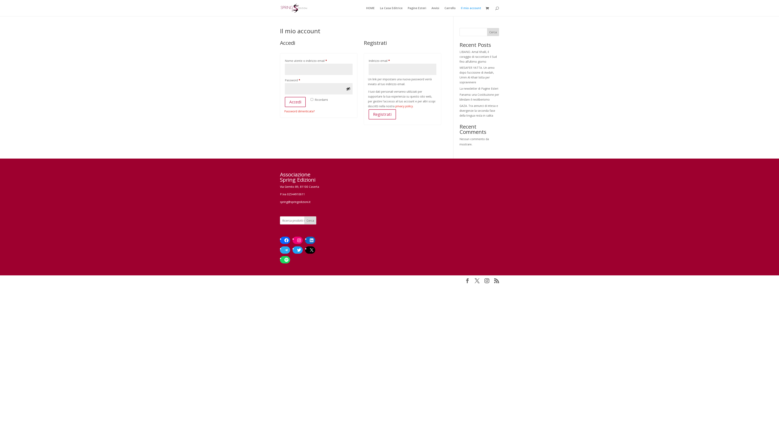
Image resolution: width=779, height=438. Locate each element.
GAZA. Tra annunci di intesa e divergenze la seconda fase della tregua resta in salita (478, 110)
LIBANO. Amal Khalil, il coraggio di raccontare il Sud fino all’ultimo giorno (478, 56)
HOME (370, 8)
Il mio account (471, 8)
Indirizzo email (385, 61)
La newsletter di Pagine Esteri (478, 88)
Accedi (295, 102)
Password (298, 80)
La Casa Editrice (391, 8)
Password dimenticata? (299, 111)
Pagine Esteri (417, 8)
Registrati (382, 114)
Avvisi (435, 8)
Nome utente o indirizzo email (312, 61)
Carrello (450, 8)
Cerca (493, 32)
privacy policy (404, 106)
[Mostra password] (348, 89)
